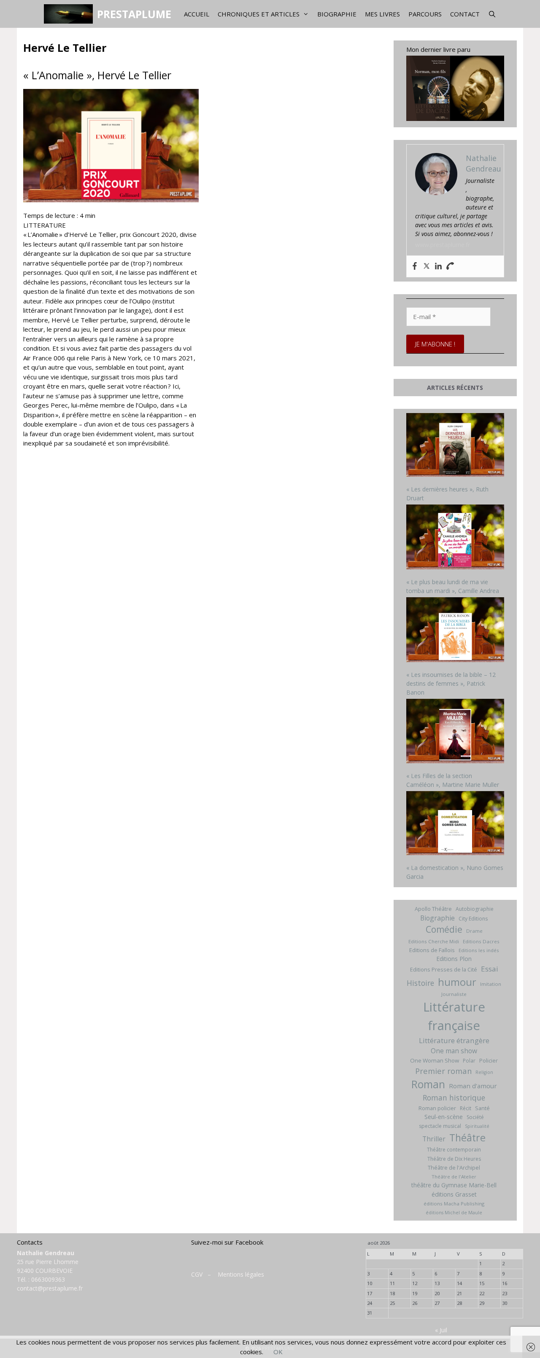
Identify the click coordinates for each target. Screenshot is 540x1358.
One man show (454, 1050)
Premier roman (443, 1070)
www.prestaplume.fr (442, 245)
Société (475, 1117)
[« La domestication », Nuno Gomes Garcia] (455, 824)
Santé (482, 1108)
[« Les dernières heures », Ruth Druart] (455, 446)
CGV (196, 1274)
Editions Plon (454, 959)
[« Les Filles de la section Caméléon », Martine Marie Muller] (455, 732)
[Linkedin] (438, 266)
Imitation (490, 984)
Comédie (444, 929)
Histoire (420, 983)
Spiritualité (477, 1126)
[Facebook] (414, 266)
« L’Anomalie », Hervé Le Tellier (97, 75)
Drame (474, 931)
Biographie (336, 14)
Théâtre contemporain (454, 1149)
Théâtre (467, 1137)
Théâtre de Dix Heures (454, 1158)
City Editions (473, 918)
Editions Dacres (481, 941)
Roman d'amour (473, 1086)
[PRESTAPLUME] (70, 14)
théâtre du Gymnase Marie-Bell (454, 1185)
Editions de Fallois (432, 950)
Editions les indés (479, 950)
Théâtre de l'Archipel (454, 1167)
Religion (484, 1072)
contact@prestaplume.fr (50, 1288)
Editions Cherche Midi (433, 941)
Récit (465, 1108)
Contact (465, 14)
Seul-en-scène (443, 1117)
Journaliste (454, 994)
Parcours (425, 14)
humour (457, 982)
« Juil (441, 1330)
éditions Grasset (454, 1194)
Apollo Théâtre (433, 908)
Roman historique (454, 1097)
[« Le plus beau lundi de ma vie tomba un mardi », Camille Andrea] (455, 538)
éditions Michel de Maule (454, 1213)
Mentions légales (241, 1274)
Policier (488, 1060)
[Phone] (450, 266)
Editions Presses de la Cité (443, 969)
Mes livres (382, 14)
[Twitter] (426, 266)
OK (278, 1351)
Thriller (434, 1138)
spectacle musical (440, 1126)
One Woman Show (434, 1060)
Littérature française (454, 1016)
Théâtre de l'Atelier (454, 1176)
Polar (469, 1060)
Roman (428, 1084)
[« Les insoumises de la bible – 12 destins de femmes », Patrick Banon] (455, 630)
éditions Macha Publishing (454, 1203)
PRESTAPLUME (134, 14)
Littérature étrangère (454, 1040)
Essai (489, 969)
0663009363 (48, 1279)
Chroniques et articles (259, 14)
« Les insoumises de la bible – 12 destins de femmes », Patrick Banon (451, 683)
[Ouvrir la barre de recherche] (492, 14)
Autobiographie (475, 908)
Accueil (196, 14)
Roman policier (437, 1108)
